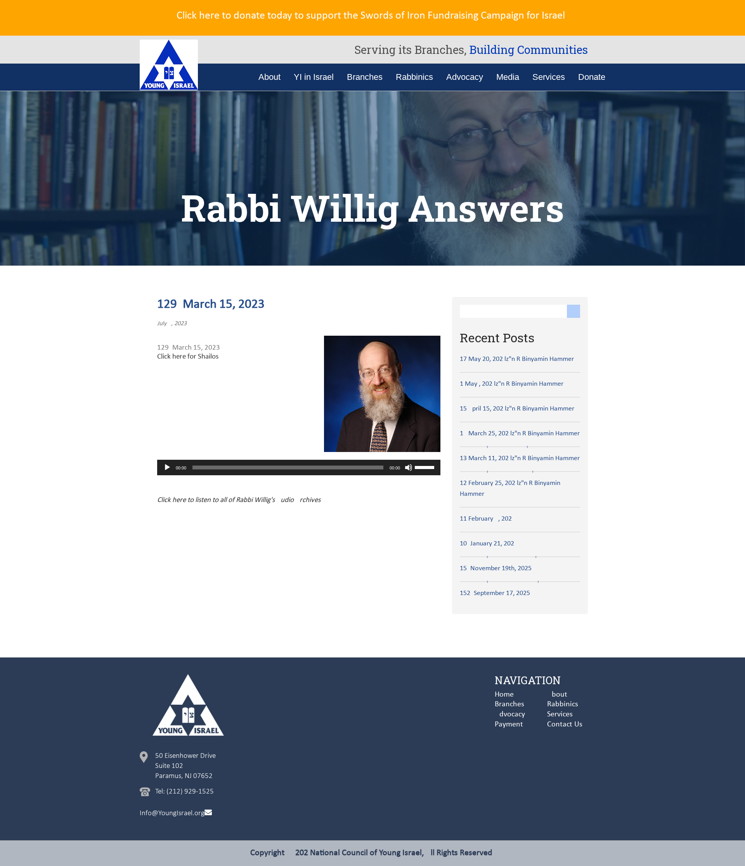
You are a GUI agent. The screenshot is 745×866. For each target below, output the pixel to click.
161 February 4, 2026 (486, 519)
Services (560, 714)
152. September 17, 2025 (495, 593)
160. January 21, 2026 (487, 543)
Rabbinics (562, 704)
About (557, 695)
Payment (509, 724)
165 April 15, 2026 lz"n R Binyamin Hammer (517, 408)
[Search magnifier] (573, 311)
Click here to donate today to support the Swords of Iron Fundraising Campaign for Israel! (372, 15)
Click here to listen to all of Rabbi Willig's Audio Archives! (240, 500)
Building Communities (528, 49)
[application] (298, 467)
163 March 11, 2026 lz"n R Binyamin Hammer (520, 458)
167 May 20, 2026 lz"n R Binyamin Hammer (517, 359)
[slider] (426, 467)
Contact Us (564, 724)
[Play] (167, 467)
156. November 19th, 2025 (496, 568)
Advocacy (510, 714)
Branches (509, 704)
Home (504, 695)
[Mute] (408, 467)
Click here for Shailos (187, 357)
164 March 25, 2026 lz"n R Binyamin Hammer (520, 433)
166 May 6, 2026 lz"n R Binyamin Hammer (511, 384)
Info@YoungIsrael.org (172, 813)
